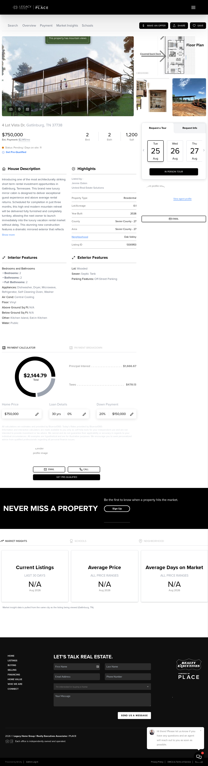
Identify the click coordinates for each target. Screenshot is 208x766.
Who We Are (15, 684)
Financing (14, 674)
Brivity (19, 762)
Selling (12, 670)
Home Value (15, 679)
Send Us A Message (134, 715)
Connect (13, 689)
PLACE (72, 736)
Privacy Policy (157, 762)
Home (11, 656)
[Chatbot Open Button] (199, 757)
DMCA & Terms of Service (179, 762)
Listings (12, 660)
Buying (12, 665)
